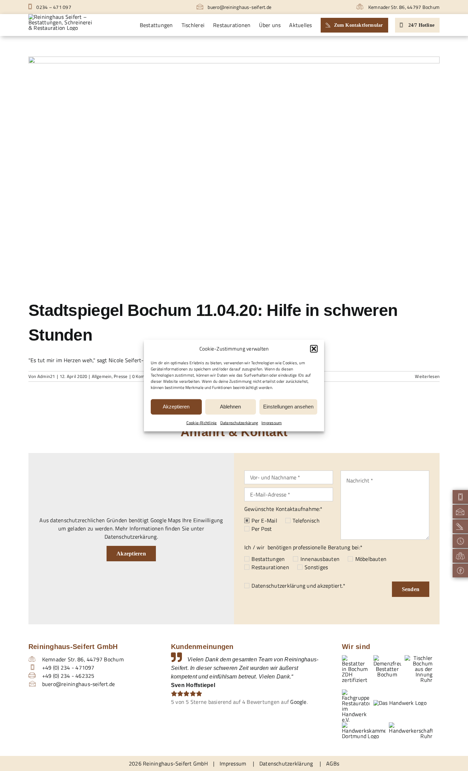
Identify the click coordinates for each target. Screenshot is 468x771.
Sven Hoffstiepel (193, 685)
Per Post (261, 529)
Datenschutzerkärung (239, 422)
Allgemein (102, 376)
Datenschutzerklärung (278, 586)
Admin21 (46, 376)
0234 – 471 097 (53, 7)
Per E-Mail (264, 520)
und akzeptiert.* (298, 586)
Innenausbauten (320, 559)
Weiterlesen (427, 376)
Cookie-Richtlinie (201, 422)
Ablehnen (230, 406)
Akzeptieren (176, 406)
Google (298, 702)
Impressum (271, 422)
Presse (120, 376)
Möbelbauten (370, 559)
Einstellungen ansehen (288, 406)
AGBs (332, 763)
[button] (313, 348)
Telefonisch (306, 520)
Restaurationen (270, 567)
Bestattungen (268, 559)
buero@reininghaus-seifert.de (239, 7)
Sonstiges (316, 567)
